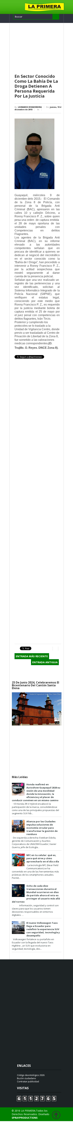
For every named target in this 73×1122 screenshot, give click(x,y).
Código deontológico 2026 (30, 1075)
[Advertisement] (38, 48)
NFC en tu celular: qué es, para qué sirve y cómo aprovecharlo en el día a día (42, 858)
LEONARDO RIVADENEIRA (30, 107)
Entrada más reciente (32, 656)
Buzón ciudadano (26, 1078)
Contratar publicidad (28, 1081)
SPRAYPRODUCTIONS (25, 1117)
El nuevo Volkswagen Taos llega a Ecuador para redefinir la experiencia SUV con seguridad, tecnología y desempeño (43, 929)
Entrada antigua (45, 662)
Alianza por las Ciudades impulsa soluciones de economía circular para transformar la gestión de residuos (42, 828)
